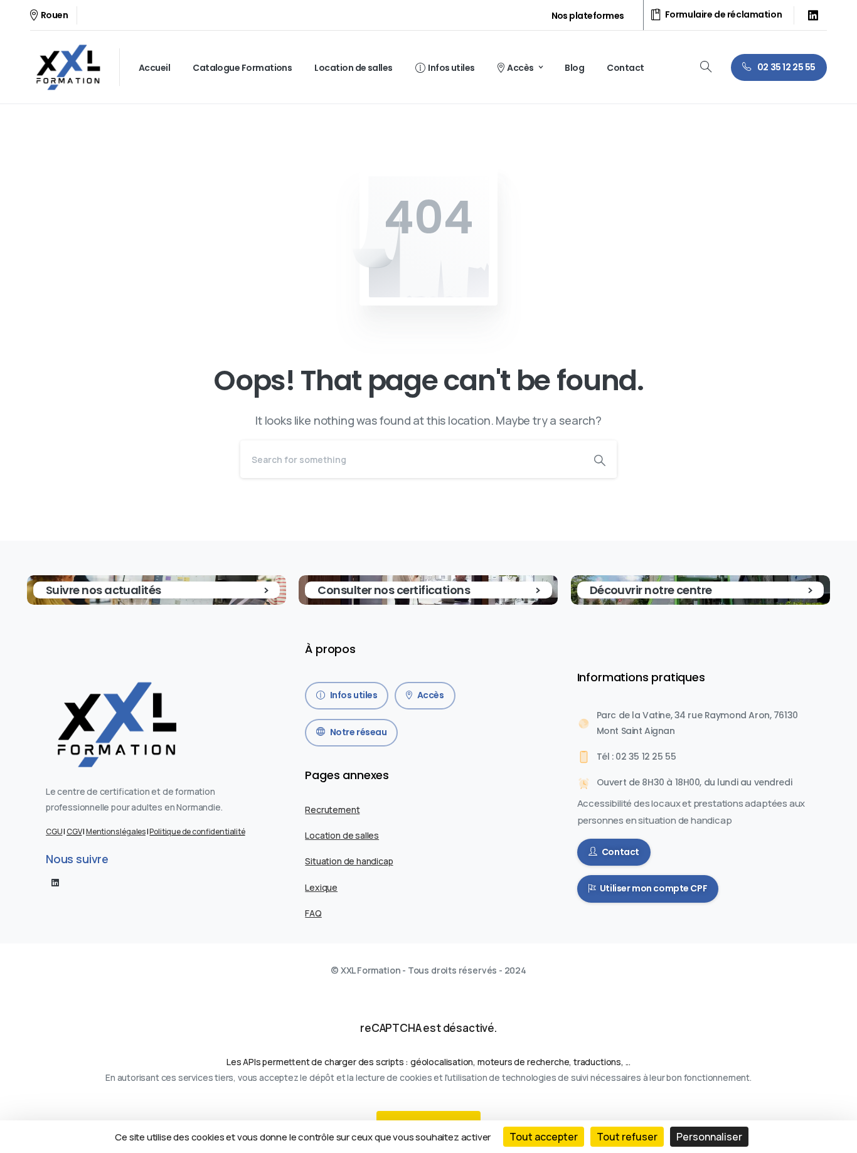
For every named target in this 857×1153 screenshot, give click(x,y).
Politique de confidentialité (197, 831)
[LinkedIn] (813, 15)
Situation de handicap (349, 861)
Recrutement (332, 810)
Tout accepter (543, 1137)
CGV (74, 831)
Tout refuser (627, 1137)
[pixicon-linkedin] (55, 882)
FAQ (313, 913)
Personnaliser (709, 1137)
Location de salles (342, 835)
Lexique (321, 887)
